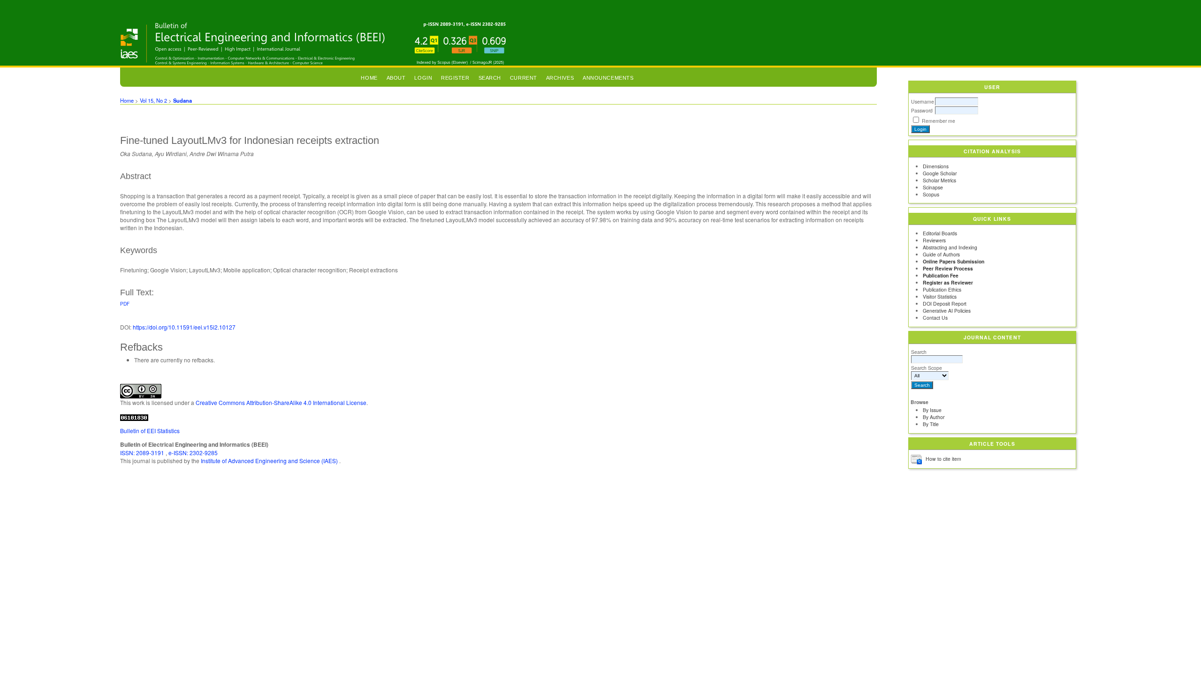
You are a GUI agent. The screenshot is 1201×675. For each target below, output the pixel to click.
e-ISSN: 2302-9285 (193, 453)
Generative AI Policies (947, 310)
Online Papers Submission (953, 261)
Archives (560, 78)
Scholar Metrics (939, 180)
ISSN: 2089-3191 (143, 453)
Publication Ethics (942, 289)
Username (922, 101)
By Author (933, 416)
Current (523, 78)
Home (369, 78)
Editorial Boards (940, 233)
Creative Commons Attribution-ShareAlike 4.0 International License (281, 402)
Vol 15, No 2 (153, 100)
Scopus (931, 194)
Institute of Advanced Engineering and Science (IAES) (270, 461)
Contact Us (935, 317)
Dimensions (936, 166)
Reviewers (934, 240)
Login (423, 78)
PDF (124, 303)
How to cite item (943, 458)
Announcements (608, 78)
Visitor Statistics (940, 296)
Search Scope (926, 367)
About (396, 78)
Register (455, 78)
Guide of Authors (941, 254)
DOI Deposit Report (944, 303)
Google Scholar (940, 173)
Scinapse (933, 187)
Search (919, 351)
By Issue (932, 409)
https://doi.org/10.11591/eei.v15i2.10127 (184, 327)
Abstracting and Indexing (950, 247)
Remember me (938, 120)
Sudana (182, 100)
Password (922, 110)
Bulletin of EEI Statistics (150, 431)
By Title (931, 424)
